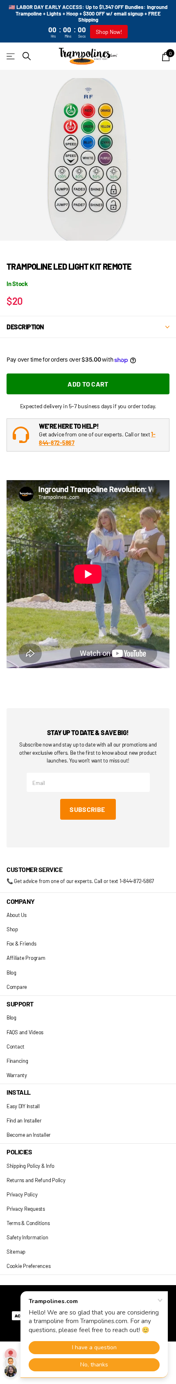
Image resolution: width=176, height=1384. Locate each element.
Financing (17, 1061)
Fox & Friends (21, 943)
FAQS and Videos (25, 1032)
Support (20, 1004)
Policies (19, 1152)
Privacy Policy (22, 1194)
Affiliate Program (26, 958)
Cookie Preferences (28, 1266)
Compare (17, 987)
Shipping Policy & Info (30, 1166)
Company (21, 901)
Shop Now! (109, 31)
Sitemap (16, 1251)
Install (19, 1092)
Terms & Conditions (28, 1223)
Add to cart (88, 384)
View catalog (11, 56)
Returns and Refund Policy (36, 1180)
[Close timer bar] (164, 12)
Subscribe (88, 809)
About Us (17, 915)
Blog (11, 972)
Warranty (17, 1075)
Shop (12, 929)
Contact (16, 1046)
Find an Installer (24, 1120)
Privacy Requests (26, 1208)
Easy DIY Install (23, 1106)
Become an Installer (29, 1134)
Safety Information (27, 1237)
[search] (27, 56)
